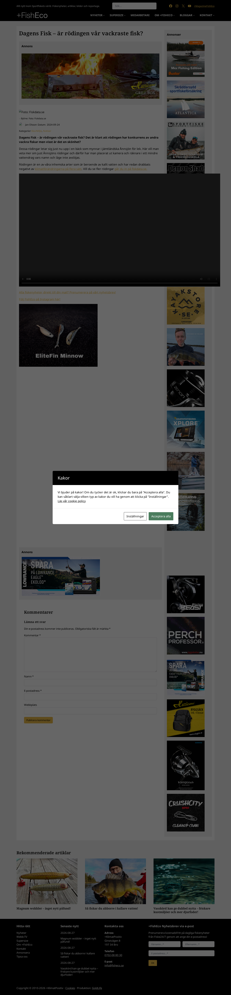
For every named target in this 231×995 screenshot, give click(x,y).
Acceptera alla (161, 516)
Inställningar (135, 516)
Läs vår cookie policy (72, 501)
